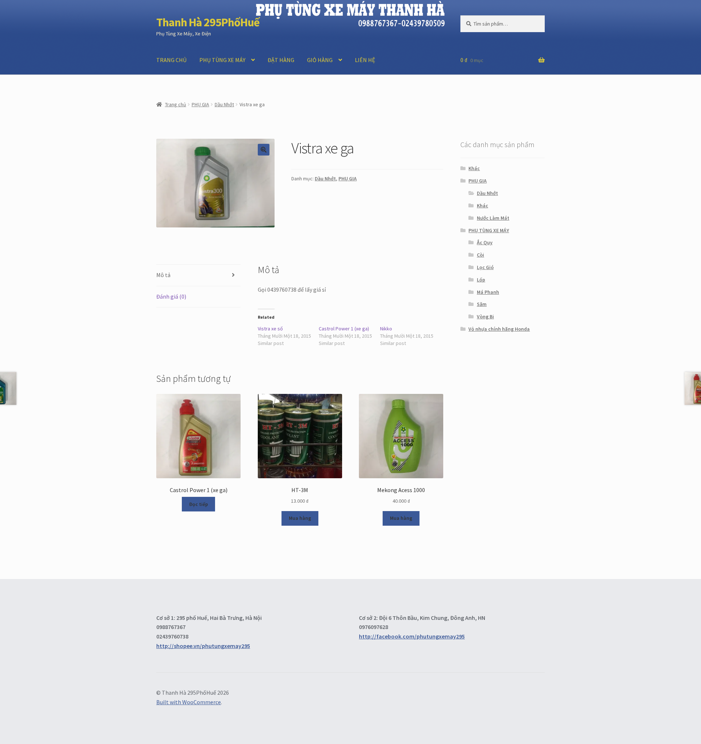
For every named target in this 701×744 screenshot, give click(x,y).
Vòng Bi (485, 316)
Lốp (481, 279)
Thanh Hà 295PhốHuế (208, 22)
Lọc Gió (485, 267)
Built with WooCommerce (188, 702)
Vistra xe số (270, 328)
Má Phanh (488, 292)
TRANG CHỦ (171, 60)
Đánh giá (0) (171, 296)
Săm (482, 304)
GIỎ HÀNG (320, 60)
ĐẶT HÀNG (281, 60)
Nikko (386, 328)
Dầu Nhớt (224, 104)
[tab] (198, 275)
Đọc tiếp (198, 504)
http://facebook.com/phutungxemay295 (412, 636)
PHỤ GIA (200, 104)
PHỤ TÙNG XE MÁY (222, 60)
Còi (480, 255)
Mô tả (163, 275)
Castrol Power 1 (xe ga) (344, 328)
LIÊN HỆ (365, 60)
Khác (474, 168)
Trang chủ (175, 104)
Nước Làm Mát (493, 218)
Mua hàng (300, 518)
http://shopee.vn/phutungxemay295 (203, 645)
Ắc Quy (485, 242)
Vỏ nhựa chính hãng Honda (499, 329)
